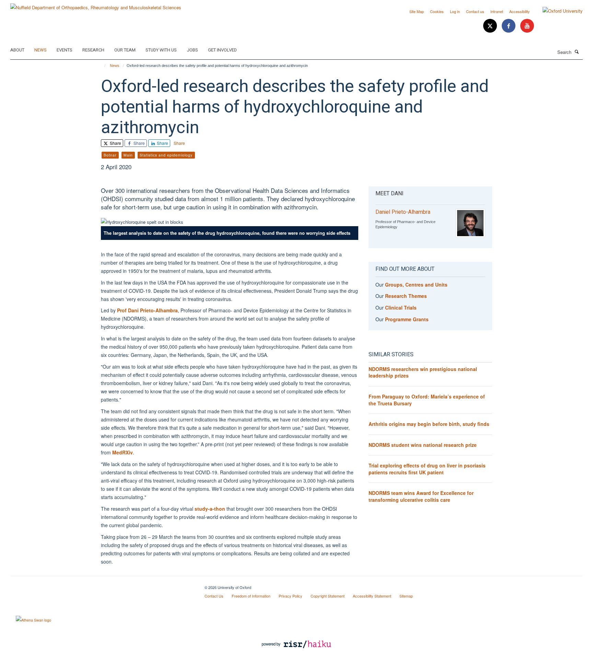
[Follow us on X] (490, 26)
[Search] (577, 51)
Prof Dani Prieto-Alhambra (147, 310)
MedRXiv (122, 452)
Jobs (192, 50)
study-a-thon (210, 508)
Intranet (496, 11)
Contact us (475, 11)
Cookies (437, 11)
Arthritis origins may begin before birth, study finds (429, 423)
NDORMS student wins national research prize (423, 444)
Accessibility (519, 11)
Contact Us (214, 596)
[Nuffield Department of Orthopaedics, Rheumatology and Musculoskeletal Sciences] (95, 5)
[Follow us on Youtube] (527, 26)
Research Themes (406, 295)
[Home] (102, 65)
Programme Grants (407, 319)
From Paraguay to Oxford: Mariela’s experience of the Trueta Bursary (427, 400)
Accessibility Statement (372, 596)
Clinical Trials (401, 307)
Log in (455, 11)
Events (64, 50)
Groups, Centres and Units (416, 284)
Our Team (125, 50)
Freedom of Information (251, 596)
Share (115, 143)
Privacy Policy (290, 596)
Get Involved (222, 50)
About (17, 50)
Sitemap (406, 596)
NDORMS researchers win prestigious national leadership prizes (423, 372)
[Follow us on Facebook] (509, 26)
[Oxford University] (557, 11)
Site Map (416, 11)
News (40, 50)
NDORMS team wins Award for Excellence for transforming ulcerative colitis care (421, 496)
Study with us (161, 50)
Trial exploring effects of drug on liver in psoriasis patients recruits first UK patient (427, 469)
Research (93, 50)
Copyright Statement (328, 596)
